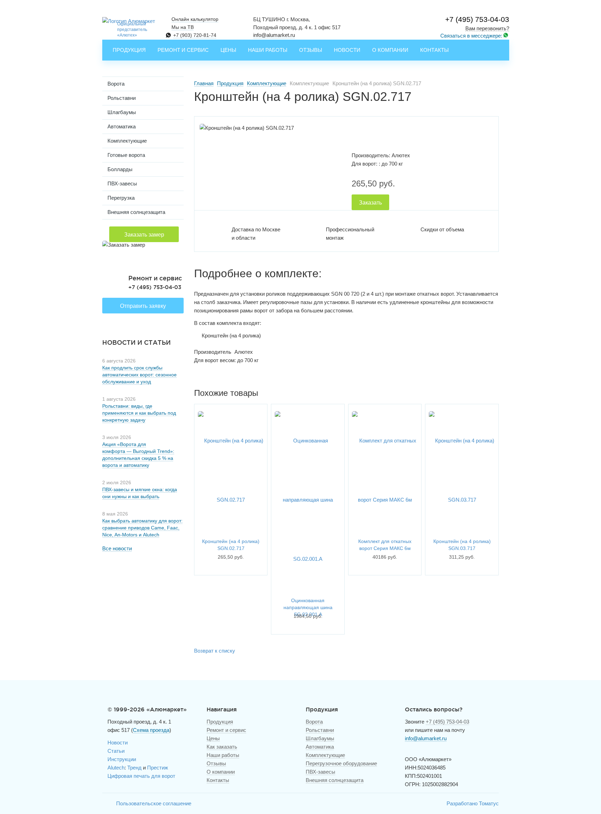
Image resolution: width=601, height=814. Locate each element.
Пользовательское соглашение (153, 803)
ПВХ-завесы (122, 183)
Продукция (129, 50)
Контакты (434, 50)
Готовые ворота (126, 155)
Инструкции (121, 759)
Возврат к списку (214, 651)
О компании (390, 50)
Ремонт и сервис (183, 50)
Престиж (157, 768)
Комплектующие (127, 141)
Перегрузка (121, 198)
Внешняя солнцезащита (136, 212)
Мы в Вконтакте (107, 803)
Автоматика (121, 126)
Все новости (117, 548)
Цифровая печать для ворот (141, 776)
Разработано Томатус (473, 803)
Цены (228, 50)
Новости (347, 50)
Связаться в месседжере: (471, 36)
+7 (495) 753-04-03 (477, 19)
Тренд (134, 768)
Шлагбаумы (121, 112)
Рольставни (121, 98)
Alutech (116, 768)
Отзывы (310, 50)
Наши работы (267, 50)
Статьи (116, 751)
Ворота (116, 84)
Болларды (120, 169)
